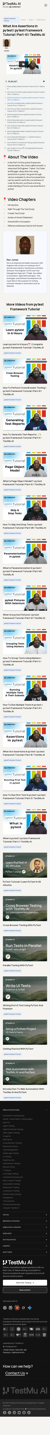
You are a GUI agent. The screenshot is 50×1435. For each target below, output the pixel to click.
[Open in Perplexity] (10, 1308)
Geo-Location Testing (12, 1180)
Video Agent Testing (11, 1133)
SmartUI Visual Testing (12, 1194)
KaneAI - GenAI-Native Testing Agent (18, 1119)
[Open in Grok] (23, 1308)
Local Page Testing (10, 1174)
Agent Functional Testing (13, 1129)
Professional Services (11, 1204)
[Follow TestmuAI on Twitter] (9, 1412)
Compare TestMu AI (11, 1208)
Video (31, 20)
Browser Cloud (9, 1167)
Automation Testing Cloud (13, 1115)
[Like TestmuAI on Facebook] (4, 1412)
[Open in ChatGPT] (5, 1308)
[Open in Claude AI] (17, 1308)
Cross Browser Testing (12, 1143)
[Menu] (45, 5)
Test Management (10, 1150)
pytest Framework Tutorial (10, 19)
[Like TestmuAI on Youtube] (19, 1412)
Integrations (8, 1197)
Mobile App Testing (11, 1153)
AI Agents (7, 1136)
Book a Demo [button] (25, 1290)
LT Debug (7, 1170)
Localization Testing (11, 1191)
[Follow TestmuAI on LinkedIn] (14, 1412)
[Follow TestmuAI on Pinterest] (29, 1412)
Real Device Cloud (10, 1146)
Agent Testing (9, 1126)
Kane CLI (6, 1122)
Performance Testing (11, 1163)
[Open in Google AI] (30, 1308)
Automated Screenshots (13, 1177)
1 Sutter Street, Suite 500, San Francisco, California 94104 (15, 1351)
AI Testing (7, 1156)
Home (23, 20)
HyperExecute (8, 1160)
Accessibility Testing (11, 1184)
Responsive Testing (11, 1187)
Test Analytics (9, 1201)
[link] (12, 5)
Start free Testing (23, 1282)
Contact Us (15, 1373)
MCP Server (7, 1139)
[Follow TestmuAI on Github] (24, 1412)
